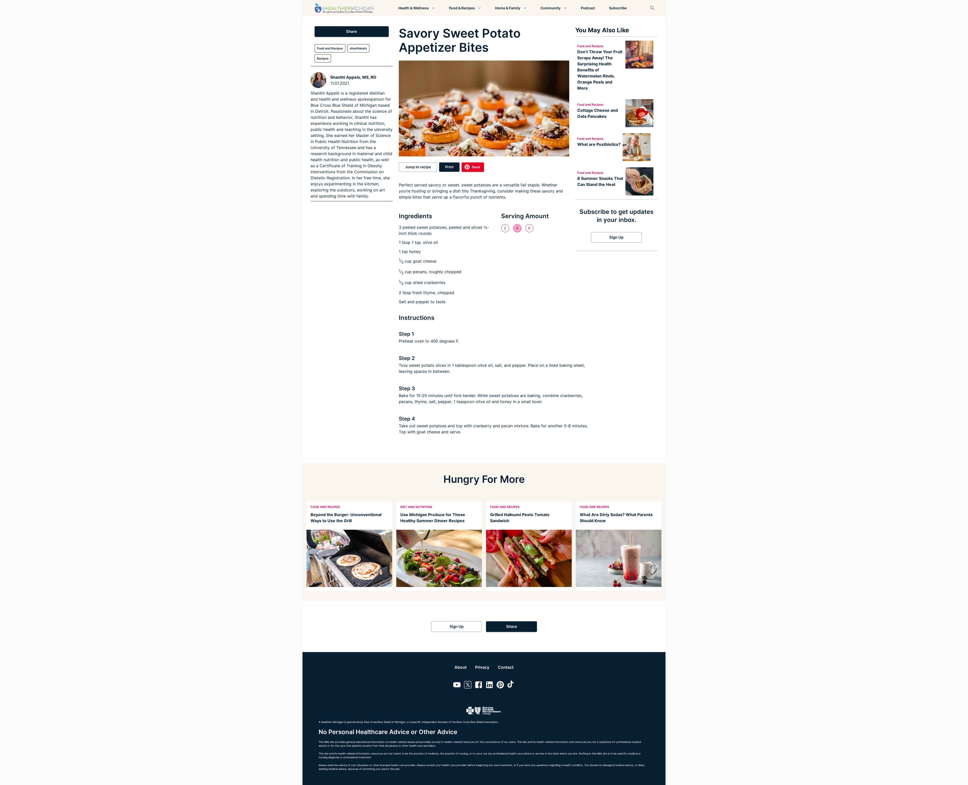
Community (550, 8)
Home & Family (507, 8)
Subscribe (618, 8)
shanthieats (358, 48)
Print (449, 167)
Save (476, 167)
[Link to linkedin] (489, 685)
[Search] (652, 8)
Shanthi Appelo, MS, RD (353, 77)
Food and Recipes (330, 48)
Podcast (588, 8)
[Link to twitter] (467, 685)
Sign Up (616, 237)
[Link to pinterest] (500, 685)
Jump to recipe (418, 167)
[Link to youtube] (456, 685)
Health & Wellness (413, 8)
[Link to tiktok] (511, 685)
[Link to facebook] (478, 685)
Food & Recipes (462, 8)
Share (351, 31)
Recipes (323, 58)
